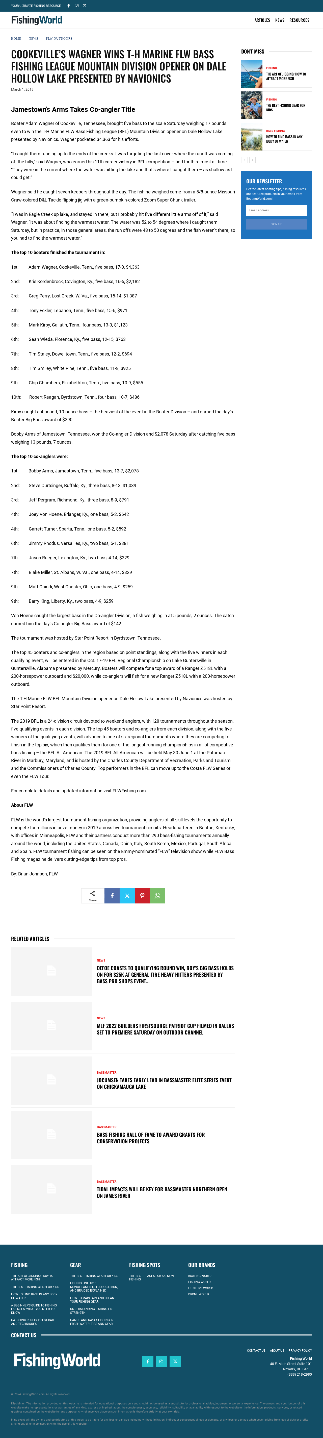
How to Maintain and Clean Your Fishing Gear (92, 1299)
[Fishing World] (38, 20)
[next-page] (252, 160)
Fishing (271, 68)
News (33, 38)
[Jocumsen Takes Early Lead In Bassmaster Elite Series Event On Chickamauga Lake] (51, 1080)
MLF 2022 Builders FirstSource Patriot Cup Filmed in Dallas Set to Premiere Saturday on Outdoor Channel (165, 1029)
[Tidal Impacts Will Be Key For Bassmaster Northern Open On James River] (51, 1189)
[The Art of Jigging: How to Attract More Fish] (251, 74)
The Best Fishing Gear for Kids (285, 107)
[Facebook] (69, 5)
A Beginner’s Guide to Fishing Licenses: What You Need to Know (34, 1309)
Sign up (276, 224)
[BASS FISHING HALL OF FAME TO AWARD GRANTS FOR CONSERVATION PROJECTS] (51, 1135)
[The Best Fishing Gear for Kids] (251, 105)
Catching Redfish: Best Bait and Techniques (33, 1321)
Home (16, 38)
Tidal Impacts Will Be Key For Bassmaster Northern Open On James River (162, 1192)
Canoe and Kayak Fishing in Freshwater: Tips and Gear (92, 1321)
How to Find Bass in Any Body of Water (284, 139)
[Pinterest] (142, 895)
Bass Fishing (275, 131)
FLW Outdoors (59, 38)
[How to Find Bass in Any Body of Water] (251, 136)
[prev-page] (244, 160)
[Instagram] (77, 5)
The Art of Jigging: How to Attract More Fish (286, 76)
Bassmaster (107, 1072)
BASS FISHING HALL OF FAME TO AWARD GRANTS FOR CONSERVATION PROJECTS (151, 1138)
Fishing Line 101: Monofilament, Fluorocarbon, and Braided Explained (94, 1286)
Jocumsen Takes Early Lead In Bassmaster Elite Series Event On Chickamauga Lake (164, 1083)
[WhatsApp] (157, 895)
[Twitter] (85, 5)
